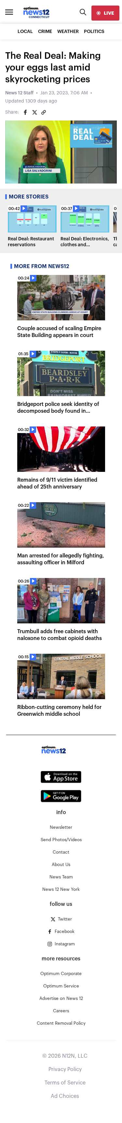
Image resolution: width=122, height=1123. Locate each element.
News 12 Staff (19, 93)
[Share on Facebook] (25, 112)
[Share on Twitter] (34, 112)
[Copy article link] (43, 112)
